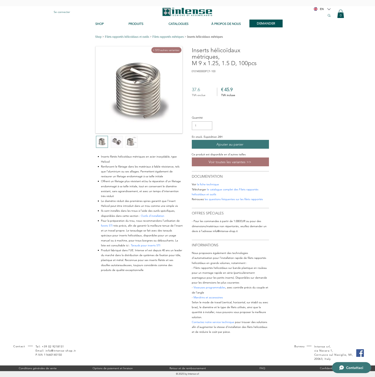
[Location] (328, 9)
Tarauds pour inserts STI (145, 245)
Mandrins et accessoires (208, 297)
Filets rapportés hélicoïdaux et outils (127, 36)
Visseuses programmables (209, 287)
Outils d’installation (152, 216)
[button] (340, 14)
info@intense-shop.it (225, 231)
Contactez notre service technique (213, 322)
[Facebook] (360, 353)
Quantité (197, 117)
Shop (98, 36)
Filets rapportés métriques (168, 36)
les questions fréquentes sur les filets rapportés (234, 199)
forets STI (107, 225)
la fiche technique (208, 184)
